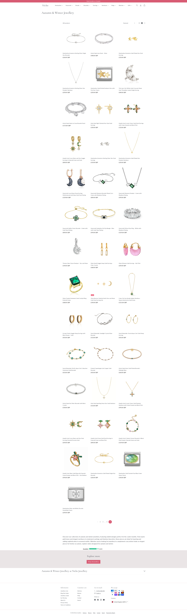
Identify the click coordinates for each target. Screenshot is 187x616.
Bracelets (86, 5)
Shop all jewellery (93, 562)
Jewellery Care (64, 591)
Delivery (79, 591)
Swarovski (69, 5)
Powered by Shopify (110, 612)
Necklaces (105, 5)
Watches (121, 5)
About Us (63, 600)
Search (79, 600)
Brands (78, 5)
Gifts (129, 5)
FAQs (78, 595)
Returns (79, 593)
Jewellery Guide (65, 595)
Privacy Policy (64, 602)
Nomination (58, 5)
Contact (79, 598)
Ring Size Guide (65, 593)
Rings (113, 5)
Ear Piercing (64, 598)
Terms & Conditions (66, 605)
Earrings (95, 5)
